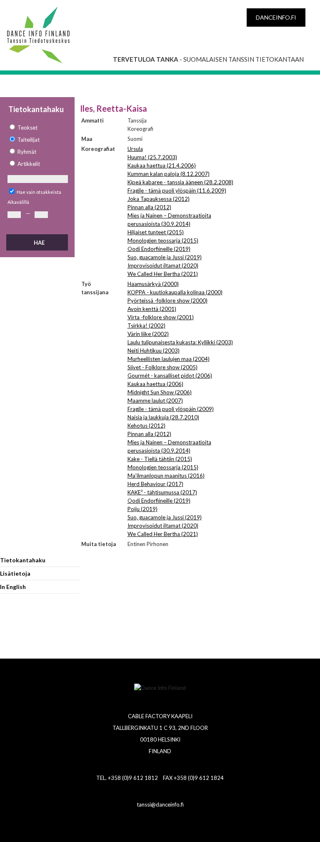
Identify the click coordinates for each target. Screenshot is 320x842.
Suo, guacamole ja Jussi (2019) (165, 257)
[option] (37, 128)
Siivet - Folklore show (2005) (163, 367)
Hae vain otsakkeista (39, 192)
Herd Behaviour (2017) (155, 484)
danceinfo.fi (276, 17)
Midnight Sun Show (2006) (160, 392)
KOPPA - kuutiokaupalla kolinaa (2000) (175, 292)
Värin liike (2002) (148, 334)
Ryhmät (27, 151)
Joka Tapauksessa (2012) (159, 198)
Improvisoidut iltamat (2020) (163, 265)
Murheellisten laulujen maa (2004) (169, 359)
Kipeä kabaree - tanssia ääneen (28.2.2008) (180, 182)
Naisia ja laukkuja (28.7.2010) (163, 417)
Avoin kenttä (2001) (152, 309)
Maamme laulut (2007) (155, 400)
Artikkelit (29, 163)
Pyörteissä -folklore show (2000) (168, 300)
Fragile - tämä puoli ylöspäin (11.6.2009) (177, 190)
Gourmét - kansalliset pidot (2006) (170, 375)
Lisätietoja (15, 573)
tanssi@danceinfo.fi (160, 804)
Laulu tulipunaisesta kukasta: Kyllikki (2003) (180, 342)
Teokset (28, 127)
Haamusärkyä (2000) (153, 284)
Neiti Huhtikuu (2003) (154, 350)
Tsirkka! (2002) (146, 325)
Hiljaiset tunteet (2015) (156, 232)
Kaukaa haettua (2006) (155, 384)
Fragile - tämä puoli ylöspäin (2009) (171, 409)
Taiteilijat (29, 139)
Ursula (135, 148)
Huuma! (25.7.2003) (152, 157)
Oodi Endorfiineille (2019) (159, 249)
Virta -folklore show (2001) (161, 317)
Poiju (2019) (143, 509)
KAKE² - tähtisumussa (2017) (162, 492)
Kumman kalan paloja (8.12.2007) (169, 173)
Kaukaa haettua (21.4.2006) (162, 165)
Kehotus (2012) (146, 425)
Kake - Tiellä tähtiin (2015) (160, 459)
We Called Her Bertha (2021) (163, 274)
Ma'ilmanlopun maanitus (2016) (166, 475)
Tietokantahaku (22, 560)
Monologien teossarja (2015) (163, 240)
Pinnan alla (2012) (149, 207)
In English (13, 586)
